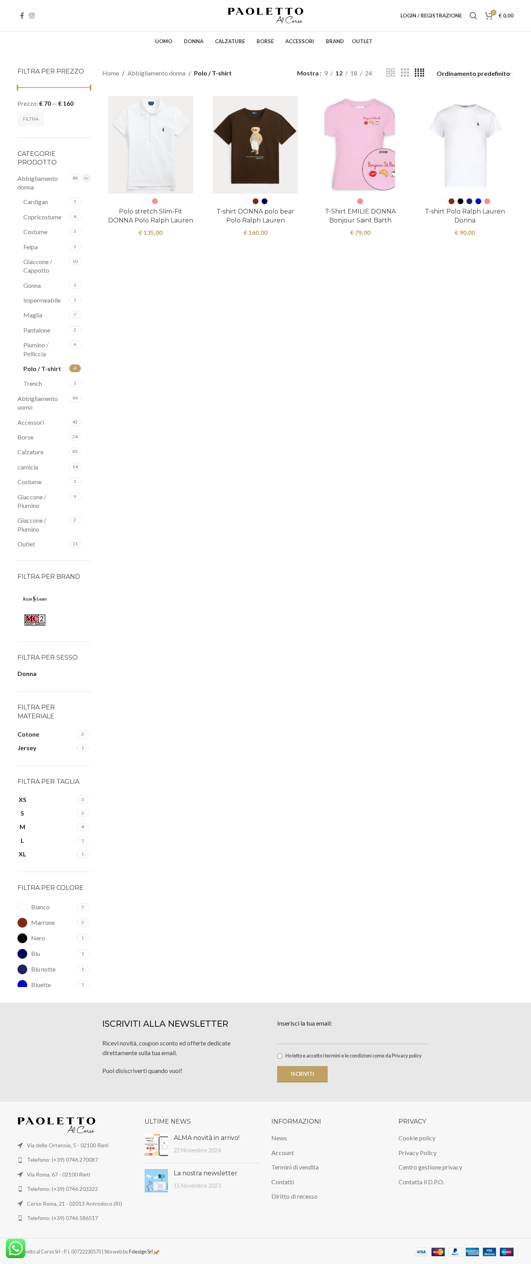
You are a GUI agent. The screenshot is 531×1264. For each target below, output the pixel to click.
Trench (32, 383)
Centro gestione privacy (430, 1167)
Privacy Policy (417, 1152)
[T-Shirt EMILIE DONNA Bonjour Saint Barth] (360, 145)
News (279, 1137)
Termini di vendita (295, 1167)
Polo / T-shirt (42, 368)
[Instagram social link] (31, 15)
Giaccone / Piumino (31, 501)
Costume (35, 231)
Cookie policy (416, 1137)
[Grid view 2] (390, 73)
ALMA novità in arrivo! (206, 1137)
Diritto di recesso (294, 1196)
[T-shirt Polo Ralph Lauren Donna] (465, 145)
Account (282, 1152)
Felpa (30, 246)
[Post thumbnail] (156, 1145)
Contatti (282, 1181)
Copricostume (42, 217)
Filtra (30, 119)
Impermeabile (42, 300)
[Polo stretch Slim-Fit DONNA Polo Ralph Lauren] (151, 145)
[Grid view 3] (405, 73)
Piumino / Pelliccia (36, 349)
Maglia (32, 315)
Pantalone (36, 330)
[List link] (75, 1159)
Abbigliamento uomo (37, 403)
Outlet (26, 544)
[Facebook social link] (21, 15)
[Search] (473, 15)
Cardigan (35, 201)
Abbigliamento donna (37, 183)
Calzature (30, 451)
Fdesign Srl (141, 1251)
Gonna (32, 285)
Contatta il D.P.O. (421, 1181)
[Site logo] (266, 14)
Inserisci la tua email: (304, 1023)
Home (110, 73)
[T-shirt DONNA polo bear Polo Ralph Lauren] (255, 145)
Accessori (30, 422)
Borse (25, 437)
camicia (27, 467)
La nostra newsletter (206, 1173)
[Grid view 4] (419, 73)
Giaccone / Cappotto (37, 266)
